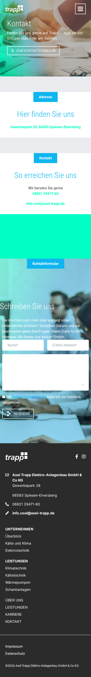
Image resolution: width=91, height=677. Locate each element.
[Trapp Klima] (14, 8)
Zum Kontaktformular (36, 50)
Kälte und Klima (18, 543)
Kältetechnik (15, 575)
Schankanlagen (17, 589)
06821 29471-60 (45, 194)
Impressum (14, 646)
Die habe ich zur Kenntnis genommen (41, 400)
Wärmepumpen (17, 582)
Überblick (13, 536)
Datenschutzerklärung (29, 397)
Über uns (14, 600)
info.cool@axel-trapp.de (45, 204)
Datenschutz (15, 653)
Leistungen (16, 607)
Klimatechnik (16, 568)
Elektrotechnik (17, 550)
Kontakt (13, 621)
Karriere (13, 614)
